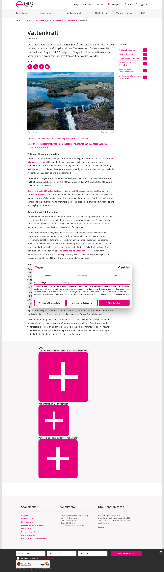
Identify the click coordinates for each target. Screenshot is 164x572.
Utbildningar (101, 13)
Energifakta (21, 13)
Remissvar (25, 529)
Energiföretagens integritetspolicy (34, 538)
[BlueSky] (47, 66)
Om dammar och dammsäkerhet (125, 63)
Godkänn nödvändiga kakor (50, 303)
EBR (143, 13)
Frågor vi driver (47, 13)
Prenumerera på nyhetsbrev (32, 525)
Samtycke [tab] (48, 276)
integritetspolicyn (46, 558)
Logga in (24, 515)
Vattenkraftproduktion (127, 50)
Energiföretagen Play (29, 532)
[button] (114, 4)
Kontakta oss (26, 519)
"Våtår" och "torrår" (126, 54)
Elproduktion (70, 21)
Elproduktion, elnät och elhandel (49, 21)
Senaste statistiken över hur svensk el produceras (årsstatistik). (57, 138)
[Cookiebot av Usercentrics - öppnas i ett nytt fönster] (120, 267)
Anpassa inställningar (80, 303)
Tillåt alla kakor (114, 303)
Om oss (101, 527)
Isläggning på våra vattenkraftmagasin (126, 70)
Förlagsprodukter (124, 13)
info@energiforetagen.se (74, 525)
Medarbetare (26, 522)
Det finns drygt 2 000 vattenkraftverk (45, 191)
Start (18, 21)
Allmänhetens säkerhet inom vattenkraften (130, 77)
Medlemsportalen (75, 13)
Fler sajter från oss (28, 535)
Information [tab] (82, 275)
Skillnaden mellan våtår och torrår (75, 250)
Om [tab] (115, 275)
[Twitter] (35, 66)
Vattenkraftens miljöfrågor (129, 58)
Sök (129, 4)
